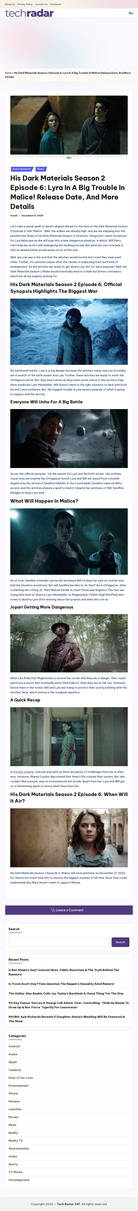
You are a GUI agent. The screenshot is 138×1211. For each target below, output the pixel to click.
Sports (13, 1164)
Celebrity (15, 1070)
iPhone (13, 1093)
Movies (13, 1117)
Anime (13, 1054)
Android (14, 1046)
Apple (13, 1062)
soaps (13, 1156)
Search (14, 929)
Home (8, 72)
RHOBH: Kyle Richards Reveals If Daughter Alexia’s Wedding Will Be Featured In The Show (67, 1019)
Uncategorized (19, 1180)
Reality (13, 1133)
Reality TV (16, 1140)
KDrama (14, 1101)
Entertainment (22, 169)
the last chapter (23, 772)
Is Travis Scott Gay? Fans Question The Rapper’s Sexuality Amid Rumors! (61, 984)
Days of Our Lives (21, 1078)
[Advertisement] (69, 43)
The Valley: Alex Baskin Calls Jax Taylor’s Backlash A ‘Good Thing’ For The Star (66, 993)
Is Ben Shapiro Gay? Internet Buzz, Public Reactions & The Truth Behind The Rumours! (64, 972)
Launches (15, 1109)
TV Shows (16, 1172)
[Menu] (131, 13)
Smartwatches (19, 1148)
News (41, 169)
